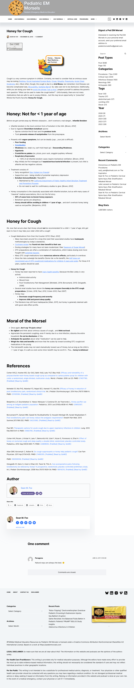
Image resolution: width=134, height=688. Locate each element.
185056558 (16, 459)
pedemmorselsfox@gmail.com (110, 46)
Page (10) (102, 66)
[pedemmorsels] (109, 614)
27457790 (83, 378)
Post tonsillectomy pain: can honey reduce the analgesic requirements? (35, 418)
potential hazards (32, 253)
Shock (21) (102, 105)
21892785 (29, 431)
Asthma (23, 81)
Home (10, 19)
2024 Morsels (32, 19)
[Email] (40, 493)
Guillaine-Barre (44, 87)
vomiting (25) (103, 102)
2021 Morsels (58, 19)
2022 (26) (102, 124)
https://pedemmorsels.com (50, 645)
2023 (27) (102, 121)
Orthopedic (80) (104, 85)
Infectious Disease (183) (107, 80)
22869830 (44, 444)
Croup (54, 81)
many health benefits (50, 272)
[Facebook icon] (17, 522)
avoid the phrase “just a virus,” (45, 89)
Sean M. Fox (26, 488)
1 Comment (39, 37)
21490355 (40, 454)
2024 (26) (102, 119)
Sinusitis (60, 81)
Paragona (39, 558)
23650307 (78, 404)
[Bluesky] (114, 19)
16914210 (61, 469)
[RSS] (126, 19)
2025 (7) (101, 116)
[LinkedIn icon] (21, 522)
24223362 (34, 420)
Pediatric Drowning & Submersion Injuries (65, 613)
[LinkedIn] (117, 19)
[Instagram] (120, 19)
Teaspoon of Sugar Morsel (73, 247)
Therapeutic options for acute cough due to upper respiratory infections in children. (47, 428)
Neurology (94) (104, 82)
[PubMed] (11, 381)
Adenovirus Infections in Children (62, 627)
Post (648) (102, 63)
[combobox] (111, 54)
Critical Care (72, 19)
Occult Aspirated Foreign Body (38, 81)
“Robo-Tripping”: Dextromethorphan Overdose (67, 610)
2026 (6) (101, 113)
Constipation (20, 145)
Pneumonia (69, 81)
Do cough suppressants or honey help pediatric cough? (56, 452)
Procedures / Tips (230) (107, 74)
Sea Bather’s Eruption (57, 616)
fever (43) (102, 94)
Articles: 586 (20, 527)
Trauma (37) (103, 96)
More (93, 19)
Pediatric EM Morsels (49, 642)
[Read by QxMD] (21, 381)
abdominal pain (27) (106, 99)
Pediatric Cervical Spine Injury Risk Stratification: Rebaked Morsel (111, 178)
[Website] (37, 493)
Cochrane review (21, 244)
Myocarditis (33, 87)
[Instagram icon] (34, 522)
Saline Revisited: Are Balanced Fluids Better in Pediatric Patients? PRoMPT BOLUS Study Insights (67, 621)
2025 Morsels (19, 19)
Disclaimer (35, 592)
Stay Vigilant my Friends (39, 172)
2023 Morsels (44, 19)
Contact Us (24, 592)
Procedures (84, 19)
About (15, 592)
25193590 (16, 394)
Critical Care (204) (105, 77)
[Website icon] (25, 522)
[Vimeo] (123, 19)
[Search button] (125, 54)
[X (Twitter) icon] (30, 522)
